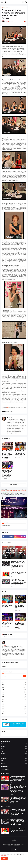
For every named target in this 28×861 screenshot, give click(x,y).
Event (11, 411)
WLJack (7, 407)
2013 (14, 713)
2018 (14, 701)
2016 (14, 706)
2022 (14, 692)
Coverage (8, 7)
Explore (14, 751)
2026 (14, 682)
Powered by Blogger (8, 634)
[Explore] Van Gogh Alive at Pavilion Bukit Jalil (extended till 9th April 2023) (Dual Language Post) (20, 606)
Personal (14, 755)
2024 (14, 687)
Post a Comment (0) (14, 484)
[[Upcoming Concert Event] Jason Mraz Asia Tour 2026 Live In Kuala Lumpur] (6, 574)
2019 (14, 699)
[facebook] (12, 850)
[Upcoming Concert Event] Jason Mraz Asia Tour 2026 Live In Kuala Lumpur (18, 574)
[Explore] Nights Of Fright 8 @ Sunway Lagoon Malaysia (7, 623)
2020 (14, 696)
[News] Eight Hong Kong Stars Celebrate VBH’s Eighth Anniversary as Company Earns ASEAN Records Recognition (20, 453)
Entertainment (5, 769)
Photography (14, 758)
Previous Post (4, 489)
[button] (2, 2)
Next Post (24, 489)
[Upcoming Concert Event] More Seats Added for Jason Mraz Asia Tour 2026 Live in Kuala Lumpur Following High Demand (17, 778)
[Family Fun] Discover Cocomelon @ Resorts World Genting (7, 605)
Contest (14, 746)
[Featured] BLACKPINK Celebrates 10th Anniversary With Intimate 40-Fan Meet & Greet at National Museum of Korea (7, 454)
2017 (14, 704)
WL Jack (9, 417)
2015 (14, 708)
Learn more (3, 855)
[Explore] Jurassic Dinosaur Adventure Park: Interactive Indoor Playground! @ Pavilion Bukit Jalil (20, 625)
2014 (14, 711)
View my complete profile (6, 657)
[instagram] (15, 850)
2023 (14, 689)
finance (14, 763)
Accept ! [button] (4, 858)
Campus (14, 743)
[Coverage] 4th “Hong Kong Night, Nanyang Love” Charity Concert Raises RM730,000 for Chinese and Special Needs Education (7, 473)
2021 (14, 694)
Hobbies (14, 753)
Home (3, 7)
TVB (14, 760)
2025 (14, 684)
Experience (14, 748)
